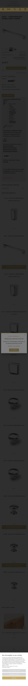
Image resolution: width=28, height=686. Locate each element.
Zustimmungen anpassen (14, 674)
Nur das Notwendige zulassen (14, 670)
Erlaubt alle (14, 678)
